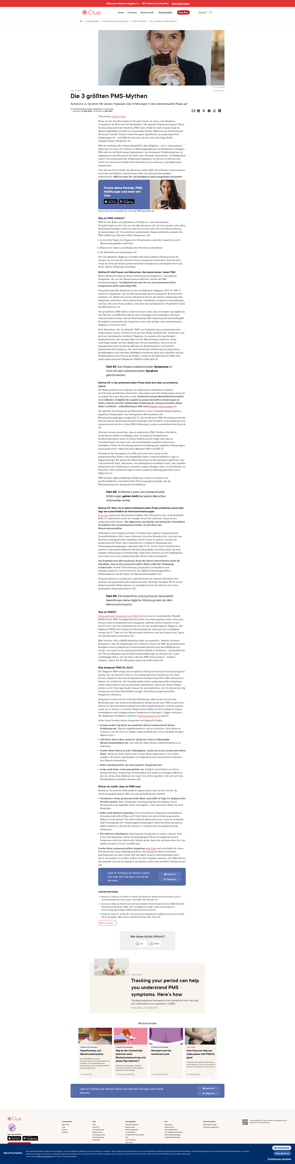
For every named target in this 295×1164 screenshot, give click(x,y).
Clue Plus (183, 12)
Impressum (169, 1124)
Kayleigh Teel (97, 109)
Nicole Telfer (87, 1074)
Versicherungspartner (211, 1127)
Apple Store (171, 874)
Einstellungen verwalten (279, 1158)
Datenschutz (169, 1127)
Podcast (65, 1132)
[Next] (212, 1078)
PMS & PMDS (139, 21)
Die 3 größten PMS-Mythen (163, 21)
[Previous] (207, 1078)
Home (121, 12)
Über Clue (65, 1124)
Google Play (171, 879)
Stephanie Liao (195, 1074)
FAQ (94, 1124)
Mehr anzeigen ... (107, 922)
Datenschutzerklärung (45, 1156)
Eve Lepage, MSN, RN (126, 1074)
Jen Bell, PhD (151, 1007)
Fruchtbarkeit (130, 1132)
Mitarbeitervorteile (210, 1124)
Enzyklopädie (165, 12)
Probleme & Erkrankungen (116, 21)
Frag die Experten (131, 1124)
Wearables (96, 1140)
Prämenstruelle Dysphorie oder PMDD (119, 616)
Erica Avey (110, 109)
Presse (64, 1129)
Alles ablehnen (282, 1153)
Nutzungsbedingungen (173, 1135)
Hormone (103, 515)
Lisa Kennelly (77, 109)
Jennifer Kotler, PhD (161, 1074)
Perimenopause (98, 1137)
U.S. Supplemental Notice (174, 1132)
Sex (126, 1137)
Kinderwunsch (98, 1132)
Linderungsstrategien (149, 716)
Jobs (63, 1127)
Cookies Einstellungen (172, 1137)
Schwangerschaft (99, 1135)
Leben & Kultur (130, 1140)
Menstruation (130, 1127)
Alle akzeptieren (281, 1147)
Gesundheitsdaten (171, 1129)
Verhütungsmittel (131, 1129)
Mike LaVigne (87, 109)
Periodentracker (98, 1129)
